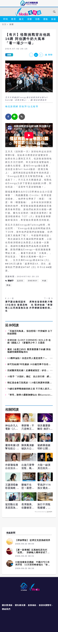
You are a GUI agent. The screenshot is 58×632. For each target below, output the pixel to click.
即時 (5, 19)
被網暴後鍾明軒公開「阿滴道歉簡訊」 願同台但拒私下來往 (44, 447)
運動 (45, 19)
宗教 (37, 19)
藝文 (21, 19)
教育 (13, 19)
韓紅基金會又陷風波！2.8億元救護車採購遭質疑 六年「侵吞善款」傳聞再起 (30, 383)
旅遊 (53, 19)
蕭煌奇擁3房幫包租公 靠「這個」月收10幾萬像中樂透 (12, 447)
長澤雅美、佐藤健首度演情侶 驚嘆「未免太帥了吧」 (28, 506)
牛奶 (44, 281)
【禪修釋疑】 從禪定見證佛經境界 (32, 540)
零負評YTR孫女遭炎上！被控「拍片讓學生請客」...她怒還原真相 (44, 486)
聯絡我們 (6, 609)
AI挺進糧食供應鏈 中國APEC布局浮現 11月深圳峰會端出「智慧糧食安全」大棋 (32, 564)
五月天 (20, 281)
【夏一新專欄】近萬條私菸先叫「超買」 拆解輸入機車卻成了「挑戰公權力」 (31, 552)
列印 (50, 55)
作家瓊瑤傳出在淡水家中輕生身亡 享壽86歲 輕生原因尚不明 (12, 467)
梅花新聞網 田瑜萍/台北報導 (21, 106)
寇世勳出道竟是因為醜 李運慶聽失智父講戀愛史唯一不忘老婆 (11, 506)
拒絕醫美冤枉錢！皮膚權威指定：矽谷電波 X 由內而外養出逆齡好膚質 (28, 370)
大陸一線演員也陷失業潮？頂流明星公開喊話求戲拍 (43, 467)
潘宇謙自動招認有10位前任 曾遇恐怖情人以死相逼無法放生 (17, 306)
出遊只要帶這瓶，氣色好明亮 (27, 467)
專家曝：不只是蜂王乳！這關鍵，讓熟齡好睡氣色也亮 (27, 427)
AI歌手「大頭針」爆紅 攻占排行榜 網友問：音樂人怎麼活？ (30, 376)
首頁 (4, 24)
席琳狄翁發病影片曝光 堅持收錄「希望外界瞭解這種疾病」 (41, 305)
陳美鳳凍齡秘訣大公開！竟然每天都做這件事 (27, 447)
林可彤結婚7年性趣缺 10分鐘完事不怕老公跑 (30, 364)
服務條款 (32, 605)
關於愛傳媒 (7, 605)
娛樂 (9, 55)
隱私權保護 (20, 605)
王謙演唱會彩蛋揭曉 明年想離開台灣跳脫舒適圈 (12, 486)
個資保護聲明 (45, 605)
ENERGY (32, 281)
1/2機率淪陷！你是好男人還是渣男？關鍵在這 (28, 358)
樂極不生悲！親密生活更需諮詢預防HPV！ (28, 486)
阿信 (9, 285)
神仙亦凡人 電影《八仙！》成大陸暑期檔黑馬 (13, 427)
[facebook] (8, 117)
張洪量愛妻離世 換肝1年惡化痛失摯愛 (45, 427)
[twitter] (14, 117)
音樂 (29, 19)
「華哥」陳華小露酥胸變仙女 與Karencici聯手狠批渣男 (30, 395)
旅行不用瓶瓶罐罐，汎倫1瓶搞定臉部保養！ (44, 506)
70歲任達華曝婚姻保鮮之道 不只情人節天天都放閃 (30, 389)
